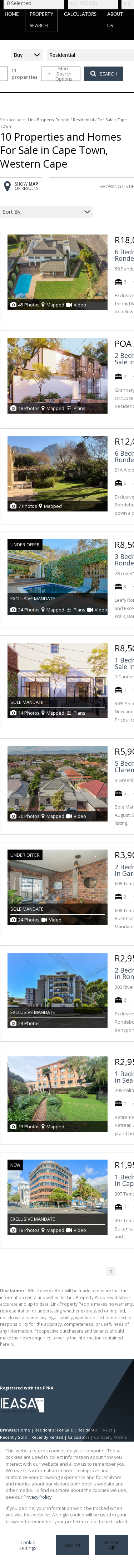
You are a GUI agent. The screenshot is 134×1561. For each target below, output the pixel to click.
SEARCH (108, 73)
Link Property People (48, 119)
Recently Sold (13, 1437)
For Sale (106, 119)
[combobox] (42, 212)
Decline (72, 1545)
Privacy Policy (37, 1497)
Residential (83, 119)
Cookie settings (27, 1545)
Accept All (111, 1545)
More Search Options (64, 74)
